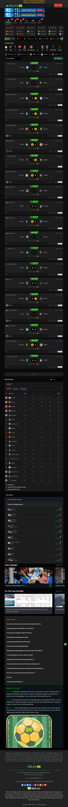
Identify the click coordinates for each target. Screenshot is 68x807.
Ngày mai (55, 38)
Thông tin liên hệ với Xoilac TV (15, 681)
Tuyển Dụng (57, 770)
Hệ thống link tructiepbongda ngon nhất (17, 637)
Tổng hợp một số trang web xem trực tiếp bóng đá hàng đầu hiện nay (25, 668)
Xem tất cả (59, 565)
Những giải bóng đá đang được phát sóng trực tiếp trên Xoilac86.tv (24, 650)
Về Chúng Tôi (10, 770)
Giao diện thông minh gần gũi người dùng (17, 646)
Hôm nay (44, 38)
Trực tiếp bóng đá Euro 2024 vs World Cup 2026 (20, 655)
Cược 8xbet (58, 6)
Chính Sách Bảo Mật (21, 770)
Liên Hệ (51, 770)
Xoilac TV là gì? (11, 619)
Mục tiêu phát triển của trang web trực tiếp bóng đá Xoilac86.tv (24, 624)
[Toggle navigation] (7, 6)
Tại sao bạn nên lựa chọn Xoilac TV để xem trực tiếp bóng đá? (23, 664)
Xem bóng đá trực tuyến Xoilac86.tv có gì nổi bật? (20, 628)
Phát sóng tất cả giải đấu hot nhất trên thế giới (19, 633)
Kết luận (9, 677)
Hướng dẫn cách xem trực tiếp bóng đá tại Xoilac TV (20, 659)
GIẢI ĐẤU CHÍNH (9, 43)
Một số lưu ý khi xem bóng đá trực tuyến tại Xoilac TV (21, 672)
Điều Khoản (31, 770)
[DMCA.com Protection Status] (34, 788)
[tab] (8, 22)
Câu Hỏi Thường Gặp (41, 770)
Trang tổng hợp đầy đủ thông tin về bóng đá (18, 641)
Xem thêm (34, 374)
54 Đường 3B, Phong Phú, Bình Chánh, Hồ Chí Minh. (36, 772)
